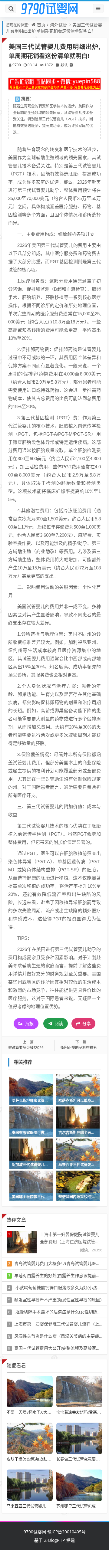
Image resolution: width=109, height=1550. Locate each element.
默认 (64, 64)
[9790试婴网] (54, 9)
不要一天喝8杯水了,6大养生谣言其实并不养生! (47, 1412)
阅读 (58, 1023)
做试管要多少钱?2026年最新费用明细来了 (42, 1047)
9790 (16, 64)
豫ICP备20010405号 (66, 1532)
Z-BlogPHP (54, 1540)
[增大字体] (71, 64)
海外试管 (58, 25)
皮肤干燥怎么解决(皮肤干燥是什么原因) (41, 1459)
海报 (29, 1023)
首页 (41, 25)
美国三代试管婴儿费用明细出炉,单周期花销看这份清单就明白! (54, 28)
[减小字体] (57, 64)
